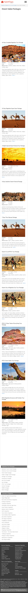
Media (2, 574)
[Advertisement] (14, 25)
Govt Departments (18, 566)
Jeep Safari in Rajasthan (7, 516)
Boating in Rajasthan (6, 501)
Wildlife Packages (5, 487)
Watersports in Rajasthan (7, 537)
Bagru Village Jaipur (6, 497)
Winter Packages (5, 489)
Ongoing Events (18, 558)
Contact (26, 579)
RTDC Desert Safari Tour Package (10, 360)
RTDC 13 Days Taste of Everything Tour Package (12, 324)
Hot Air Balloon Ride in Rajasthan (9, 514)
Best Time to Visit (4, 563)
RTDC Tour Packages (6, 484)
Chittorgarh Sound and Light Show (9, 505)
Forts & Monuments (5, 549)
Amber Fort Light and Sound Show (9, 496)
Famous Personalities (5, 572)
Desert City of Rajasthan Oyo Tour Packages (13, 287)
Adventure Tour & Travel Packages (9, 469)
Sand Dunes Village (6, 524)
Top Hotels (3, 566)
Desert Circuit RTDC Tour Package (10, 251)
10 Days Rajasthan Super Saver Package (12, 108)
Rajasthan (3, 5)
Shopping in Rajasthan (6, 529)
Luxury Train (3, 557)
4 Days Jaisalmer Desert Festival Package (12, 181)
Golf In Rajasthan (5, 511)
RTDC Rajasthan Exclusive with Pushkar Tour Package (13, 398)
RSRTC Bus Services (5, 570)
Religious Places (4, 556)
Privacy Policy (8, 579)
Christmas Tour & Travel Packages (9, 470)
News (1, 579)
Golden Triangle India (5, 558)
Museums (3, 552)
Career (4, 579)
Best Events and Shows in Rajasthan (9, 499)
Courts (16, 565)
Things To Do (4, 565)
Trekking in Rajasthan (6, 533)
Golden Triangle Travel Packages (8, 474)
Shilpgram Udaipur (5, 528)
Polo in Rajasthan (5, 522)
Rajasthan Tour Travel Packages (10, 5)
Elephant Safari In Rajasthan (8, 509)
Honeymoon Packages (6, 478)
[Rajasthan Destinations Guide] (7, 2)
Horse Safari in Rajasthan (7, 513)
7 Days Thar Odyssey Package (9, 217)
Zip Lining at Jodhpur (6, 539)
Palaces (3, 550)
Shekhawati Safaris (6, 526)
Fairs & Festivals (18, 549)
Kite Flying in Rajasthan (6, 518)
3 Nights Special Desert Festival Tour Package (13, 146)
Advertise (22, 579)
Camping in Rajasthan (6, 503)
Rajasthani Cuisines (19, 554)
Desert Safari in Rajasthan (7, 507)
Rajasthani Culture (18, 552)
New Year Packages (6, 480)
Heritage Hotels (18, 557)
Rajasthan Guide (4, 573)
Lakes (2, 553)
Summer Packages (6, 486)
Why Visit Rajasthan (19, 547)
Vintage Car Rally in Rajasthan (8, 535)
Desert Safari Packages (7, 472)
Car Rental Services (5, 569)
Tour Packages (4, 568)
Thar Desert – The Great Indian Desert (10, 531)
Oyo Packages (5, 482)
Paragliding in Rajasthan (7, 520)
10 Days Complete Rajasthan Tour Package (12, 42)
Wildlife (2, 554)
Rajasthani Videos (18, 556)
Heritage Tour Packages (7, 476)
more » (13, 75)
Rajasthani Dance (18, 553)
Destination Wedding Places (20, 550)
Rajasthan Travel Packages (20, 568)
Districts (16, 563)
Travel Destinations (5, 547)
